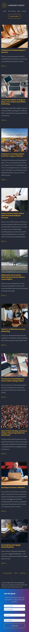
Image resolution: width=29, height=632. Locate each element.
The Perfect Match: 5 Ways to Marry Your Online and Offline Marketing (13, 102)
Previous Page (6, 573)
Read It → (4, 66)
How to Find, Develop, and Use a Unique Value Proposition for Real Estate (14, 433)
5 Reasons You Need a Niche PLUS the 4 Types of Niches (12, 155)
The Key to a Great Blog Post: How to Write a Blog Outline (13, 380)
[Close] (27, 590)
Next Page (24, 573)
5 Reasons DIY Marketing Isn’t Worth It (13, 51)
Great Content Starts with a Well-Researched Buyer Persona (12, 215)
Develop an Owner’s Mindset (13, 487)
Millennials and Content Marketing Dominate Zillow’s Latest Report (13, 277)
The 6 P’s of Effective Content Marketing (13, 330)
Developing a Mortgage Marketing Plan (11, 546)
